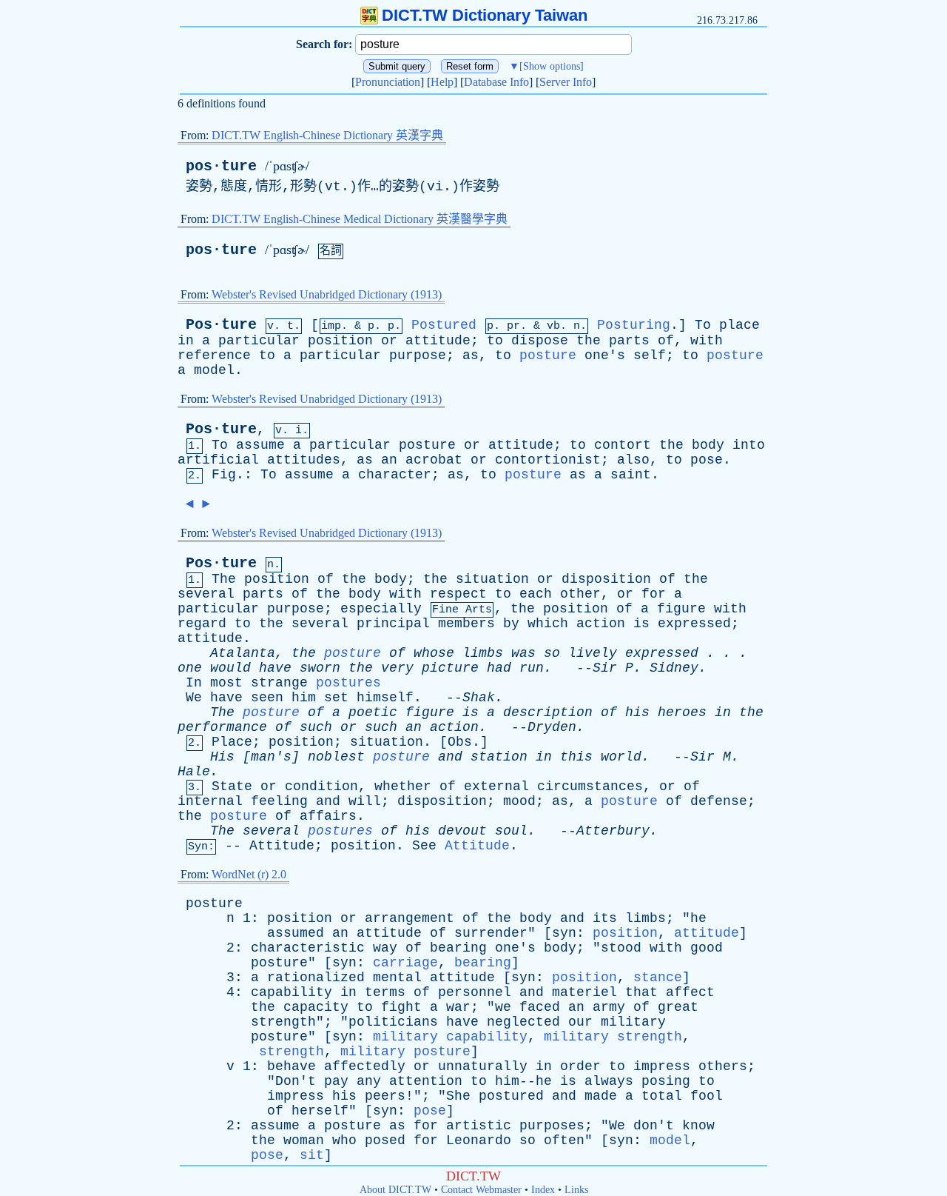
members (466, 623)
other (580, 594)
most (226, 682)
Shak (478, 697)
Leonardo (478, 1140)
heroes (682, 712)
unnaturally (483, 1066)
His (222, 756)
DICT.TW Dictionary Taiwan (484, 15)
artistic (478, 1125)
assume (260, 445)
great (678, 1007)
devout (462, 830)
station (499, 756)
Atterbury (613, 830)
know (698, 1125)
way (385, 948)
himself (385, 697)
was (523, 653)
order (580, 1066)
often (564, 1140)
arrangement (409, 918)
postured (511, 1096)
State (232, 786)
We (194, 697)
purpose (417, 355)
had (499, 668)
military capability (450, 1036)
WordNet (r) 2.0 (249, 874)
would (230, 668)
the (588, 340)
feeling (279, 801)
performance (222, 727)
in (186, 340)
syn (564, 933)
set (336, 697)
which (548, 623)
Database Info (496, 82)
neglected (523, 1022)
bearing (458, 948)
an (389, 459)
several (206, 594)
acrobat (433, 459)
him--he (523, 1081)
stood (621, 948)
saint (630, 474)
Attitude (281, 845)
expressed (694, 623)
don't (653, 1125)
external (496, 786)
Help (442, 82)
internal (210, 801)
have (275, 668)
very (397, 668)
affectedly (364, 1066)
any (369, 1081)
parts (629, 340)
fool (706, 1096)
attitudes (303, 459)
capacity (315, 1007)
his (637, 712)
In (194, 682)
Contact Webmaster (481, 1189)
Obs (460, 742)
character (394, 474)
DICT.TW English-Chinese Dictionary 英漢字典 (327, 135)
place (739, 325)
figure (681, 608)
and (450, 756)
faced (539, 1007)
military (633, 1022)
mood (519, 801)
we (503, 1007)
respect (458, 594)
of (666, 340)
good (706, 948)
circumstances (590, 786)
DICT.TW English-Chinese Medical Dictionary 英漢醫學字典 (360, 219)
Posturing (633, 325)
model (214, 370)
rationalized (316, 977)
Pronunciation (387, 82)
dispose (539, 340)
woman (303, 1140)
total (661, 1096)
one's (604, 355)
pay (336, 1081)
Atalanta (242, 653)
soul (511, 830)
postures (348, 682)
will (364, 801)
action (600, 623)
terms (385, 992)
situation (492, 579)
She (458, 1096)
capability (291, 992)
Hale (194, 771)
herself (319, 1110)
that (641, 992)
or (389, 340)
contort (622, 445)
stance (657, 977)
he (698, 918)
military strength (613, 1036)
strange (279, 682)
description (548, 712)
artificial (218, 459)
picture (450, 668)
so (552, 653)
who (344, 1140)
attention (425, 1081)
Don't (295, 1081)
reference (214, 355)
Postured (443, 325)
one (190, 668)
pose (706, 459)
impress (661, 1066)
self (649, 355)
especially (381, 608)
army (609, 1007)
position (340, 340)
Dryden (552, 727)
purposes (551, 1125)
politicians (393, 1022)
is (641, 623)
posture (547, 355)
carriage (405, 962)
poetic (372, 712)
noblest (336, 756)
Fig (224, 474)
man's (271, 756)
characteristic (308, 948)
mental (397, 977)
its (605, 918)
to (495, 340)
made (600, 1096)
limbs (482, 653)
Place (232, 742)
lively (592, 653)
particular (259, 340)
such (316, 727)
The (224, 579)
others (722, 1066)
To (703, 325)
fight (401, 1007)
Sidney (674, 668)
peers (385, 1096)
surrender (491, 933)
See (424, 845)
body (708, 445)
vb (553, 326)
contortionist (548, 459)
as (470, 355)
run (531, 668)
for (653, 594)
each (535, 594)
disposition (606, 579)
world (621, 756)
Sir (605, 668)
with (706, 340)
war (458, 1007)
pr (513, 326)
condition (321, 786)
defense (718, 801)
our (580, 1022)
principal (393, 623)
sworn (320, 668)
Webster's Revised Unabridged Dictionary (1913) (327, 294)
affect (690, 992)
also (633, 459)
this (576, 756)
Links (576, 1189)
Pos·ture (221, 324)
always (608, 1081)
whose (434, 653)
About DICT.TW (395, 1189)
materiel (584, 992)
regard (202, 623)
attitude (438, 340)
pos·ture (221, 166)
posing (665, 1081)
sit (312, 1155)
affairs (328, 816)
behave (291, 1066)
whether (402, 786)
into (748, 445)
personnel (474, 992)
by (511, 623)
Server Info (565, 82)
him (303, 697)
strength (283, 1022)
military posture (405, 1051)
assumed (295, 933)
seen (267, 697)
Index (543, 1189)
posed (385, 1140)
